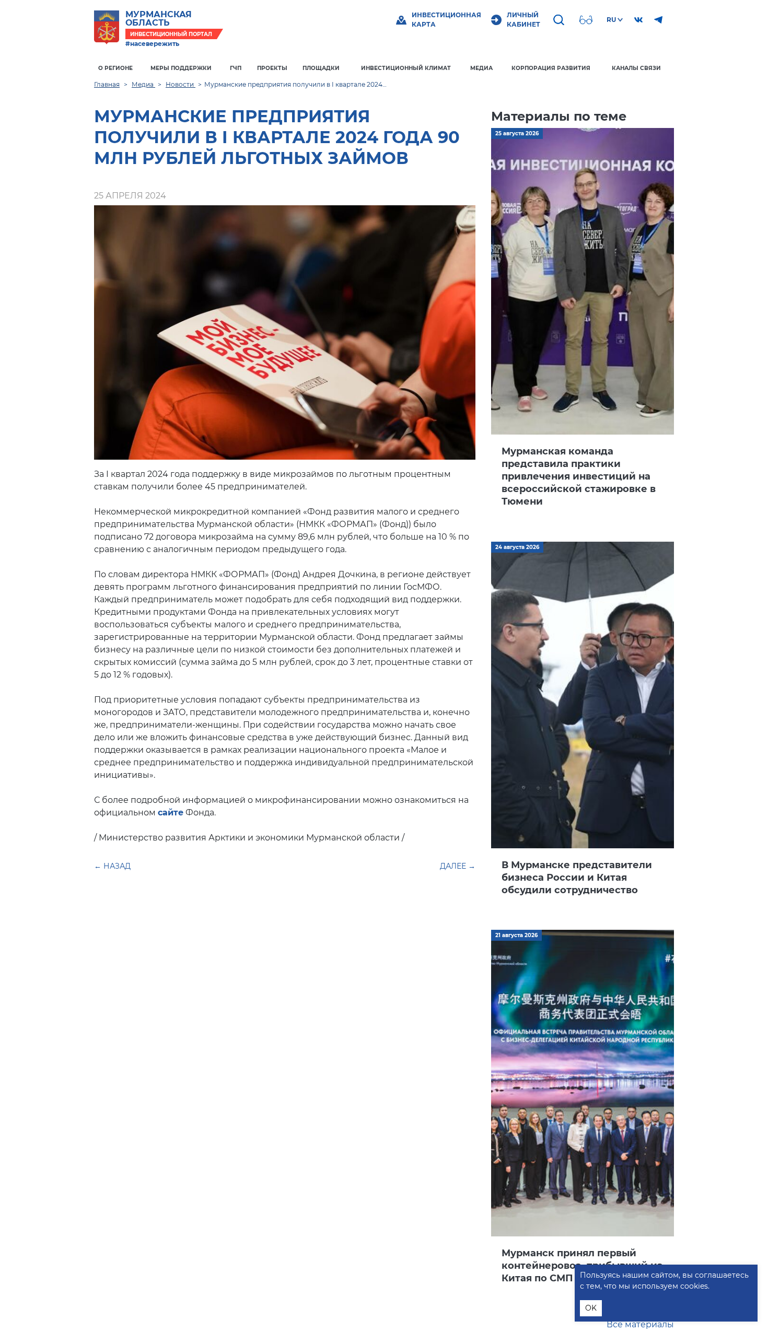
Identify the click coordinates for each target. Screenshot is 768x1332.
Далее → (457, 866)
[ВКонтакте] (638, 19)
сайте (170, 812)
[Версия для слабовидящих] (587, 19)
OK (591, 1308)
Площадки (321, 68)
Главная (107, 84)
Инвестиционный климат (406, 68)
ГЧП (235, 68)
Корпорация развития (550, 68)
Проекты (272, 68)
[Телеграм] (658, 19)
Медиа (481, 68)
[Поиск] (560, 19)
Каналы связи (636, 68)
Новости (180, 84)
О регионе (115, 68)
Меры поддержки (181, 68)
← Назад (112, 866)
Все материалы (640, 1324)
